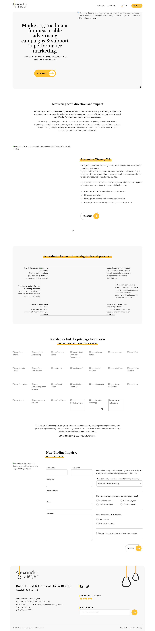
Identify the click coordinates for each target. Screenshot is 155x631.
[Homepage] (20, 4)
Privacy (139, 628)
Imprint (132, 628)
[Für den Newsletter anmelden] (134, 612)
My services (42, 73)
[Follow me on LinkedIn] (82, 586)
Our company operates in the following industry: (118, 479)
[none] (119, 496)
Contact (137, 6)
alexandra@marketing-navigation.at (48, 604)
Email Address (52, 490)
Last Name (76, 468)
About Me (111, 6)
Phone (49, 502)
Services (100, 6)
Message (50, 513)
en (122, 6)
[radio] (107, 500)
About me (87, 216)
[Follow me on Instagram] (87, 586)
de (126, 6)
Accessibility (124, 628)
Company (50, 479)
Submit (131, 548)
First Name (51, 468)
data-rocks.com (23, 607)
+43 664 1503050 (23, 604)
